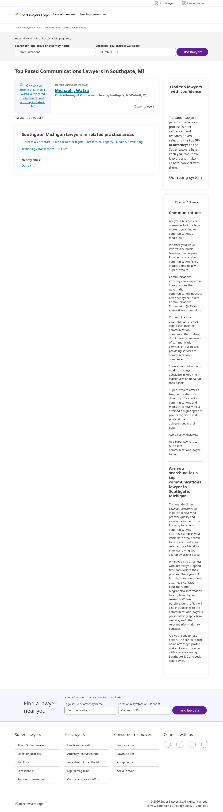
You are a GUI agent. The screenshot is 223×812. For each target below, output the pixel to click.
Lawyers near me (64, 14)
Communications (52, 27)
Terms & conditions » (159, 806)
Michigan (68, 27)
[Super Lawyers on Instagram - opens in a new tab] (179, 744)
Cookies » (202, 806)
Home (18, 27)
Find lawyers (192, 52)
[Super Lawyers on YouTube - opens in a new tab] (192, 744)
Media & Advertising (129, 142)
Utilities (62, 149)
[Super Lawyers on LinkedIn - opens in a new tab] (204, 744)
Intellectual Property (99, 142)
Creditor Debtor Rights (68, 142)
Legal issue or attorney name (83, 704)
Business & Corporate (36, 142)
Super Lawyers (28, 734)
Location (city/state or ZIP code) (118, 46)
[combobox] (55, 52)
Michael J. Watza (72, 90)
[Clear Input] (91, 52)
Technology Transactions (38, 149)
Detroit (26, 165)
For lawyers (74, 734)
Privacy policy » (184, 806)
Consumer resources (133, 734)
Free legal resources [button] (93, 14)
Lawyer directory (32, 27)
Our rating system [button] (185, 177)
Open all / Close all (187, 202)
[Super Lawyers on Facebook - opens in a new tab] (167, 744)
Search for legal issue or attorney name (42, 46)
